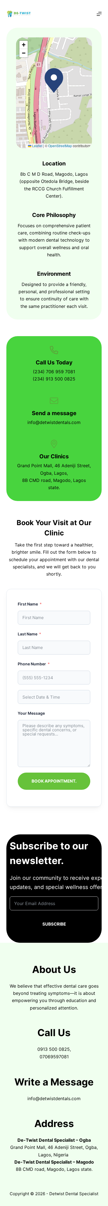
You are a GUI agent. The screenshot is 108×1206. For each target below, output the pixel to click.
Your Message (31, 713)
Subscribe (54, 924)
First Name (28, 604)
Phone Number (32, 663)
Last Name (27, 634)
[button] (54, 80)
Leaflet (36, 145)
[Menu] (99, 13)
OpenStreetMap (60, 145)
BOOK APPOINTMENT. (54, 781)
